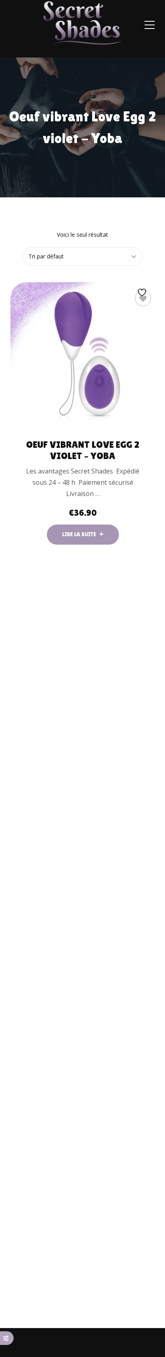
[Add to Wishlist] (143, 298)
